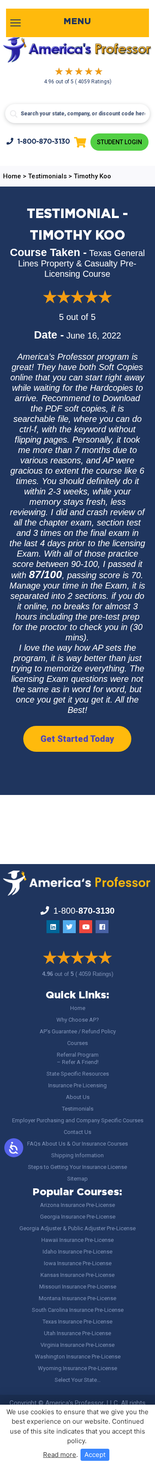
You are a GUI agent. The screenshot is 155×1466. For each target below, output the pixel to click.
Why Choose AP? (77, 1019)
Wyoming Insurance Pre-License (77, 1368)
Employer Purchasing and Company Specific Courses (77, 1120)
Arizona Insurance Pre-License (77, 1205)
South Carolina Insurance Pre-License (78, 1310)
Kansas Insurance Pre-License (77, 1275)
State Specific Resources (77, 1073)
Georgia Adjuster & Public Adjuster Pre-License (77, 1228)
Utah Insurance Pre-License (77, 1333)
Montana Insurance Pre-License (77, 1298)
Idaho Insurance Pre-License (77, 1251)
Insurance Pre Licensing (77, 1085)
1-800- (43, 142)
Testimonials (77, 1108)
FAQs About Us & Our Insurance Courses (77, 1143)
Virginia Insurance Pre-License (77, 1345)
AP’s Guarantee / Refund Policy (78, 1031)
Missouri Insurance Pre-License (77, 1286)
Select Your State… (78, 1380)
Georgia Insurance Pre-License (77, 1216)
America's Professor (74, 1403)
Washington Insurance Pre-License (78, 1356)
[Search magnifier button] (14, 114)
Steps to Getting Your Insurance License (77, 1167)
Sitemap (77, 1178)
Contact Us (77, 1132)
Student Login (119, 142)
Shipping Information (77, 1155)
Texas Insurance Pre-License (77, 1321)
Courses (77, 1043)
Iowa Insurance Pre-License (78, 1263)
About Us (78, 1097)
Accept (94, 1454)
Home (77, 1008)
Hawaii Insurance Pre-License (77, 1240)
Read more (59, 1454)
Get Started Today (77, 739)
